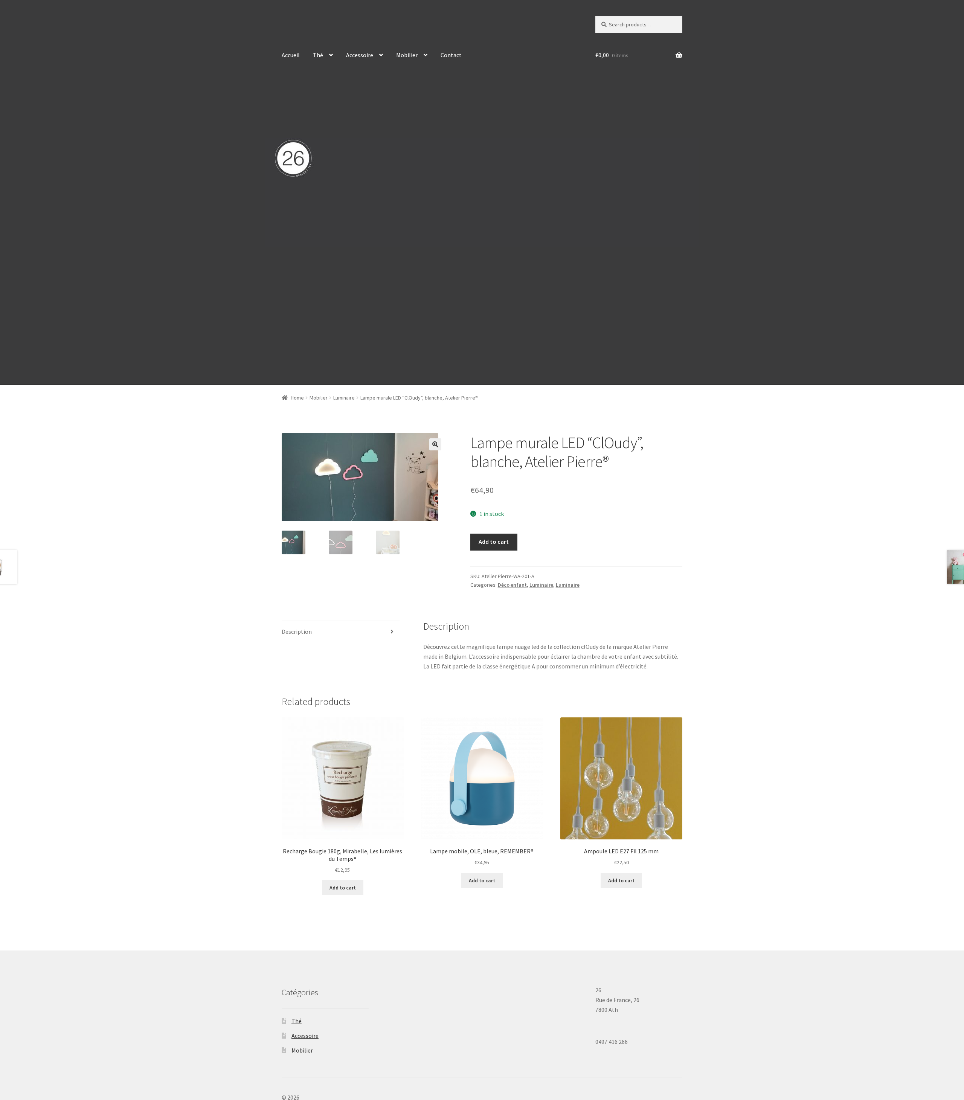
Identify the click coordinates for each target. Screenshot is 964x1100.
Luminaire (344, 397)
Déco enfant (512, 584)
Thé (318, 55)
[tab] (341, 632)
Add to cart (494, 541)
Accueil (291, 55)
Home (297, 397)
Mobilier (407, 55)
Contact (451, 55)
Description (297, 631)
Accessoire (359, 55)
